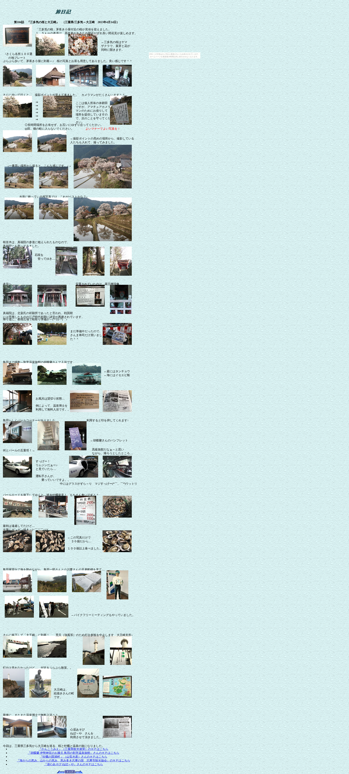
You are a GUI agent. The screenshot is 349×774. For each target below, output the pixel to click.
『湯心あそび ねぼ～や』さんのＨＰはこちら (73, 764)
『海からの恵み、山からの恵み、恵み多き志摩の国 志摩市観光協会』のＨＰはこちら (73, 760)
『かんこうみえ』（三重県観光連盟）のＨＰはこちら (73, 749)
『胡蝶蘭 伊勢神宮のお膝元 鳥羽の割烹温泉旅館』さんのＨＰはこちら (73, 752)
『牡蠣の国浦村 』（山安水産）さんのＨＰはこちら (73, 756)
